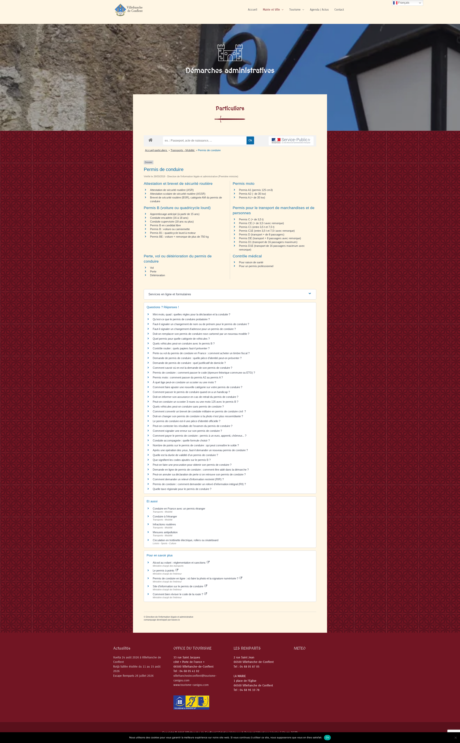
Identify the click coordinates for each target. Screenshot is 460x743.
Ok (327, 737)
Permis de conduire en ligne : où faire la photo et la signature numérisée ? (196, 578)
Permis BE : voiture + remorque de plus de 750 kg (179, 236)
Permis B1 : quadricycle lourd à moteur (173, 232)
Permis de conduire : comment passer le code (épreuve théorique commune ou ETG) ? (204, 372)
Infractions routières (164, 524)
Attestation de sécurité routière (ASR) (172, 189)
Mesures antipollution (165, 532)
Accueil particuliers (156, 150)
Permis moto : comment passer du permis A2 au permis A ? (188, 377)
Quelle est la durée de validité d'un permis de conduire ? (185, 455)
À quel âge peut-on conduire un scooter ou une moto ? (184, 382)
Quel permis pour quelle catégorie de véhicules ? (181, 338)
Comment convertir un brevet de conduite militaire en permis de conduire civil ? (199, 411)
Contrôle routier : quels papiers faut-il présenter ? (181, 348)
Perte (153, 271)
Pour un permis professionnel (256, 266)
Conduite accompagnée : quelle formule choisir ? (181, 440)
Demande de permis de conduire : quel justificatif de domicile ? (189, 362)
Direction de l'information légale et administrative (169, 617)
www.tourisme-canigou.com (191, 685)
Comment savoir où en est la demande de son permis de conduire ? (192, 367)
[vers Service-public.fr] (291, 140)
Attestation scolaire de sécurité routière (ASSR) (177, 193)
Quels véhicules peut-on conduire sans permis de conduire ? (188, 406)
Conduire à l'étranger (165, 516)
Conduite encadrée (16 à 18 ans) (169, 217)
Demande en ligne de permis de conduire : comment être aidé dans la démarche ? (201, 469)
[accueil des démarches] (150, 139)
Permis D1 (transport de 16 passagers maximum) (268, 242)
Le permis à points (164, 570)
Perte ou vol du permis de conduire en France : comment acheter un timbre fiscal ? (201, 353)
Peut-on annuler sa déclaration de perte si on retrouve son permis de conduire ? (199, 474)
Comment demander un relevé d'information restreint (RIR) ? (188, 479)
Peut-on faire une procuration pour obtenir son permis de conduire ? (192, 464)
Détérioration (157, 275)
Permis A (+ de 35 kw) (252, 197)
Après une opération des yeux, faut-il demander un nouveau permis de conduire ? (200, 450)
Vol (152, 267)
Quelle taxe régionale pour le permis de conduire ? (182, 488)
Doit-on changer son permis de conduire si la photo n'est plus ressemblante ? (198, 416)
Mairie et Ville (271, 9)
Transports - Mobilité (183, 150)
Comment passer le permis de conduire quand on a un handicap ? (191, 392)
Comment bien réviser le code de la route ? (178, 594)
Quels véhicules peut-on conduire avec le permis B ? (184, 343)
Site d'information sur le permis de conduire (178, 586)
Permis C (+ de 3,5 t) (251, 219)
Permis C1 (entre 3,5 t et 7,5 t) (256, 226)
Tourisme (295, 9)
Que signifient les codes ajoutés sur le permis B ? (182, 459)
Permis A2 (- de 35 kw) (252, 193)
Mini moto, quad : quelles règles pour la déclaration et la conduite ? (191, 314)
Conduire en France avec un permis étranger (179, 508)
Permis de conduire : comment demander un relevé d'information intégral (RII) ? (199, 484)
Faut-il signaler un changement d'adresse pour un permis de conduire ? (194, 328)
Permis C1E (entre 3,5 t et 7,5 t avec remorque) (267, 230)
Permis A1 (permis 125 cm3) (256, 189)
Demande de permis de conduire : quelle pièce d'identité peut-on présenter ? (197, 358)
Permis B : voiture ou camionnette (170, 229)
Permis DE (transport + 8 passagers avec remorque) (270, 238)
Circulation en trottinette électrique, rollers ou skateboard (185, 540)
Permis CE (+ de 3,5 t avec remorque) (261, 223)
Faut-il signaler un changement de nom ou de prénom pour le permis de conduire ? (201, 324)
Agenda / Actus (319, 9)
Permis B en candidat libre (165, 225)
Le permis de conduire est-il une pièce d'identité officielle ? (186, 421)
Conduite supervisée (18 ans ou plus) (172, 221)
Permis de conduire (209, 150)
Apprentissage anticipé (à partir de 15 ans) (174, 214)
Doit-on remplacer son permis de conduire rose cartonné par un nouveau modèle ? (201, 333)
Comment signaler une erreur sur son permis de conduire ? (187, 430)
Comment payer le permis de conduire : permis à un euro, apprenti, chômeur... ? (199, 435)
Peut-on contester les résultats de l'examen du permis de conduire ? (192, 425)
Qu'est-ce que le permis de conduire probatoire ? (181, 319)
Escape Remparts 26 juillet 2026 (133, 675)
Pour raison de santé (251, 262)
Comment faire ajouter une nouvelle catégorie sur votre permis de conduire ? (197, 387)
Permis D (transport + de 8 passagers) (261, 234)
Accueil (252, 9)
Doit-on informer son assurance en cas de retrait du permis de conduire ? (195, 396)
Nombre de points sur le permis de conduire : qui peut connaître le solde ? (196, 445)
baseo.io (175, 620)
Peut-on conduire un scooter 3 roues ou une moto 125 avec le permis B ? (195, 401)
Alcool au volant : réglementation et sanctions (179, 562)
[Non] (455, 737)
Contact (339, 9)
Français (403, 2)
